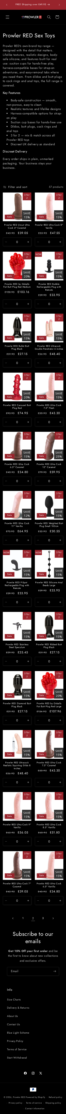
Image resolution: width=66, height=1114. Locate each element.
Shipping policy (53, 1102)
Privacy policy (15, 1102)
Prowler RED (19, 1097)
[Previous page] (13, 918)
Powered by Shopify (35, 1097)
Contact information (35, 1108)
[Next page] (53, 918)
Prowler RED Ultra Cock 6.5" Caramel (17, 466)
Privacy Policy (15, 1041)
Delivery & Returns (18, 1008)
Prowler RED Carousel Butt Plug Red (17, 407)
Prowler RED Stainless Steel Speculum (17, 646)
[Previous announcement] (7, 5)
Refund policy (55, 1097)
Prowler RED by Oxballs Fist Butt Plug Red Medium (17, 286)
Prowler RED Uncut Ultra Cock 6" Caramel (17, 226)
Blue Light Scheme (18, 1033)
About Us (12, 1016)
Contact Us (13, 1024)
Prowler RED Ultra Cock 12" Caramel (49, 466)
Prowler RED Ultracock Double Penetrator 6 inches (49, 347)
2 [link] (33, 918)
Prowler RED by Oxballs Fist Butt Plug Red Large (49, 705)
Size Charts (14, 1000)
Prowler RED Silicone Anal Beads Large (49, 584)
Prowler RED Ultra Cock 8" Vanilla (49, 226)
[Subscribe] (55, 971)
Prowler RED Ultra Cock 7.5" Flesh (49, 407)
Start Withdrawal (17, 1058)
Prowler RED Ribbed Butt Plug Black (49, 646)
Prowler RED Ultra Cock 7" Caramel (17, 885)
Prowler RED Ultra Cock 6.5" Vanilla (49, 885)
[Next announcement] (59, 5)
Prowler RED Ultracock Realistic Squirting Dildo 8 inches (17, 765)
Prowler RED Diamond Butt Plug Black (17, 705)
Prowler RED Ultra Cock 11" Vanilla (17, 525)
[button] (7, 17)
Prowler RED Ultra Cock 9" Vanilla (17, 826)
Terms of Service (17, 1049)
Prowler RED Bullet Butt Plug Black (17, 347)
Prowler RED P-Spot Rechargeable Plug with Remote (17, 585)
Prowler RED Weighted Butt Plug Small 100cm (49, 525)
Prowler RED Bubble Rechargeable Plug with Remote (49, 287)
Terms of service (34, 1102)
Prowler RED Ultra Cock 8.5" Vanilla (49, 826)
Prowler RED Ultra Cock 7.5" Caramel (49, 764)
